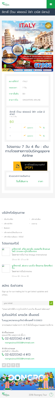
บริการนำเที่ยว (36, 219)
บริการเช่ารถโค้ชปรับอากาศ (13, 232)
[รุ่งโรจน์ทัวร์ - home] (6, 393)
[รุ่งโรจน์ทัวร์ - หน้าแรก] (27, 5)
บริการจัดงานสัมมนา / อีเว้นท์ (13, 237)
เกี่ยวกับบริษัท (8, 219)
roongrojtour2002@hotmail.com (19, 342)
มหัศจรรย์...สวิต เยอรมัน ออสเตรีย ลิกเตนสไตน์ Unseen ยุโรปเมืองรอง (31, 250)
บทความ (34, 224)
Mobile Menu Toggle (51, 4)
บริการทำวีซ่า (8, 224)
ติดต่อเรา (7, 228)
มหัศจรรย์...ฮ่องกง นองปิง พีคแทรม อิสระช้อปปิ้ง (32, 266)
